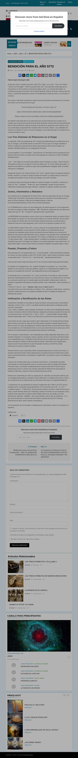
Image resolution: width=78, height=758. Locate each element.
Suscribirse (58, 26)
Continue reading (39, 31)
